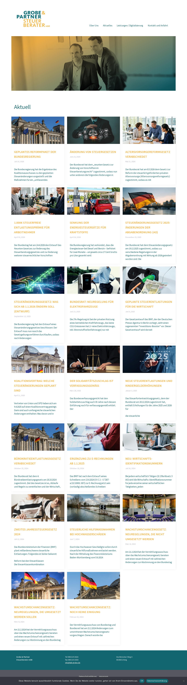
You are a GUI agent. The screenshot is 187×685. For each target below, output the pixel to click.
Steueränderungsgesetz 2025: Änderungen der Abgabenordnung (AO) (147, 228)
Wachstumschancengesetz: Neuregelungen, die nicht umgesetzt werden (145, 535)
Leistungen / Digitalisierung (130, 26)
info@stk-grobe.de (72, 663)
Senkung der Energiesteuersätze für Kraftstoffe (88, 228)
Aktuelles (107, 26)
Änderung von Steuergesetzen (93, 152)
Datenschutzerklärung (157, 681)
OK (142, 681)
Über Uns (94, 26)
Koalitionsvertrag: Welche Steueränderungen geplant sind (35, 386)
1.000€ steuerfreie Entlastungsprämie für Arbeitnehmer (32, 228)
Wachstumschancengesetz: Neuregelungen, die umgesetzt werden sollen (37, 612)
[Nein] (183, 681)
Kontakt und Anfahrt (158, 26)
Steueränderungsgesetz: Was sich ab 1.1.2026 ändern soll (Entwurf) (36, 307)
